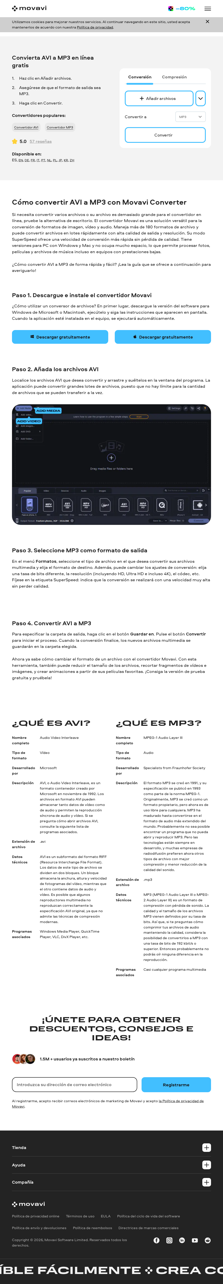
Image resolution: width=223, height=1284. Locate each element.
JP (60, 160)
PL (55, 160)
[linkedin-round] (182, 1241)
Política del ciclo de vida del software (148, 1215)
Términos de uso (80, 1215)
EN (21, 160)
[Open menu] (207, 8)
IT (38, 160)
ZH (72, 160)
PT (43, 160)
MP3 (182, 117)
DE (27, 160)
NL (49, 160)
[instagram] (169, 1241)
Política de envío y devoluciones (39, 1227)
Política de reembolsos (92, 1227)
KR (66, 160)
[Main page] (29, 8)
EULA (106, 1215)
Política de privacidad (95, 27)
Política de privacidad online (35, 1215)
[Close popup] (207, 24)
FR (33, 160)
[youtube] (195, 1241)
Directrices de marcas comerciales (148, 1227)
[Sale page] (181, 8)
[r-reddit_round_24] (207, 1241)
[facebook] (156, 1241)
